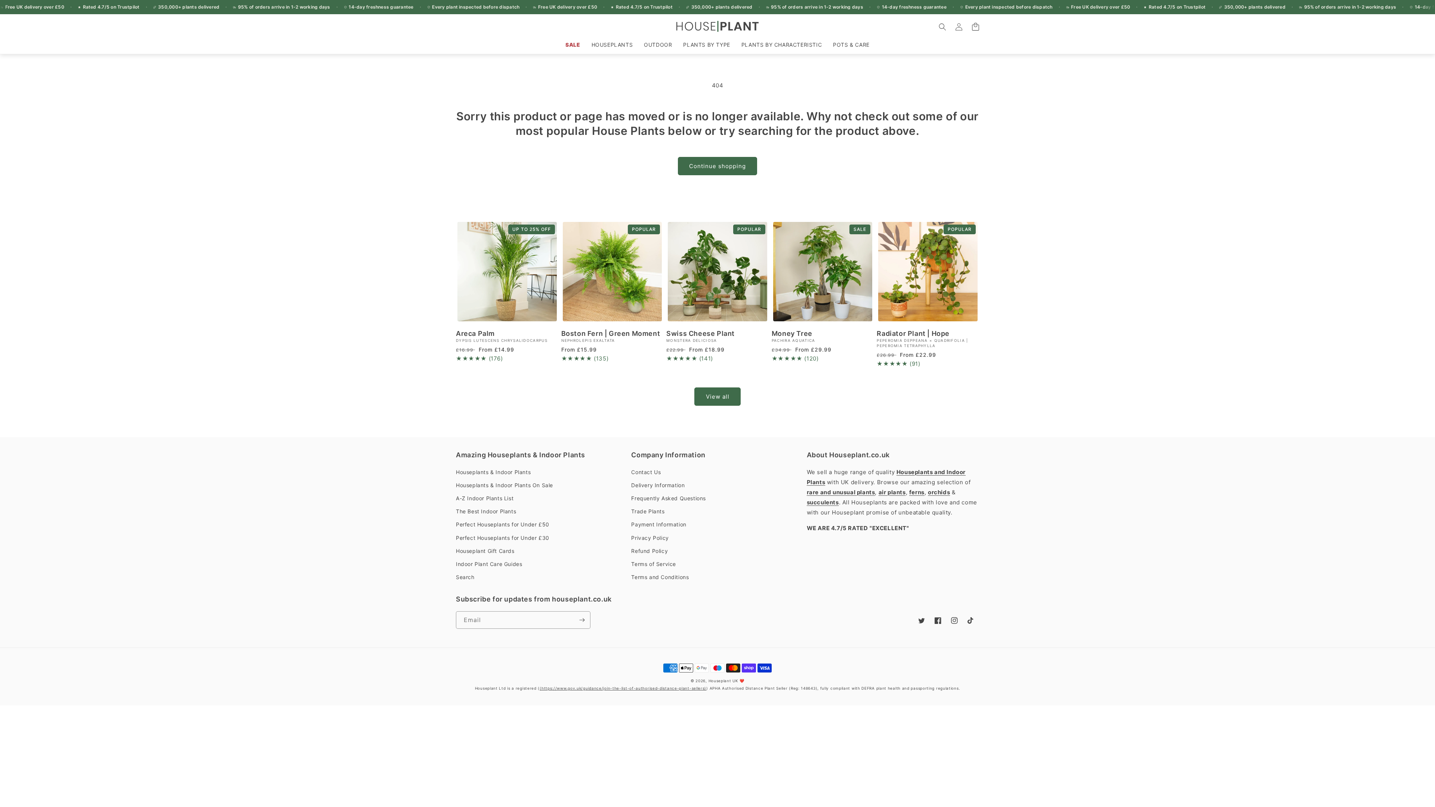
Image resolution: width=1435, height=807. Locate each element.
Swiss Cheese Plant (700, 333)
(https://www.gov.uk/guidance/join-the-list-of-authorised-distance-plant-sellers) (623, 688)
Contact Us (646, 472)
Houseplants (612, 44)
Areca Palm (475, 333)
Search (465, 577)
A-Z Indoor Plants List (484, 498)
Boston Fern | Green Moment (610, 333)
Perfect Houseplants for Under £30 (502, 538)
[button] (612, 45)
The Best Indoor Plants (486, 511)
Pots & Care (851, 44)
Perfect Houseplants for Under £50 (502, 524)
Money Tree (792, 333)
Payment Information (658, 524)
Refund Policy (649, 551)
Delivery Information (658, 485)
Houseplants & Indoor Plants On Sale (504, 485)
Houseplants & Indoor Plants (493, 472)
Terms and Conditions (660, 577)
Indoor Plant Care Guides (489, 564)
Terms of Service (653, 564)
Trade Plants (647, 511)
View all (717, 396)
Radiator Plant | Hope (913, 333)
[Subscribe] (582, 620)
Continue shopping (717, 166)
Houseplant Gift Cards (485, 551)
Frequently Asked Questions (668, 498)
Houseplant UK (723, 680)
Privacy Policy (650, 538)
